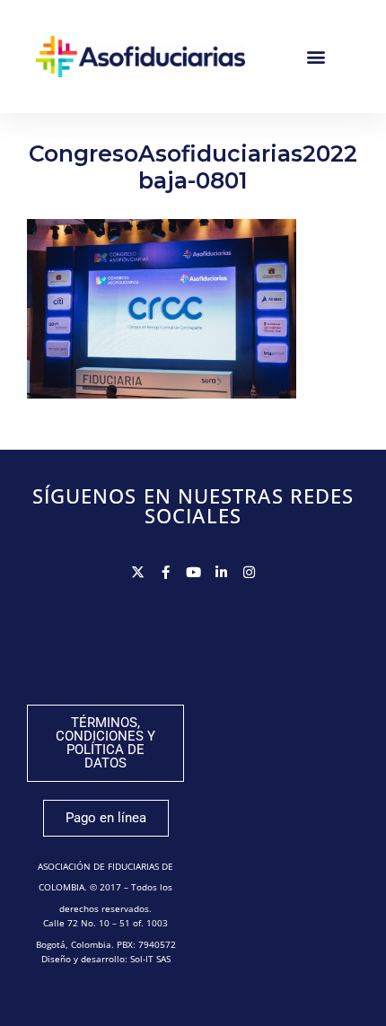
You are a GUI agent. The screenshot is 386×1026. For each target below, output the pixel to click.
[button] (315, 56)
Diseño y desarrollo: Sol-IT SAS (106, 958)
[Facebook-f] (165, 572)
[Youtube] (193, 572)
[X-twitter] (138, 572)
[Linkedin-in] (221, 572)
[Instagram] (249, 572)
